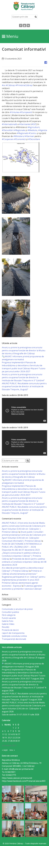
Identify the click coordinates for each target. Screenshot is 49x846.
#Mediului (32, 130)
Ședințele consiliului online (14, 636)
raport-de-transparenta (13, 633)
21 (11, 737)
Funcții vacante (9, 618)
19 (6, 737)
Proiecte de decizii (10, 630)
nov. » (12, 750)
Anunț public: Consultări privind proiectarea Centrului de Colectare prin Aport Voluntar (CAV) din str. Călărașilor (24, 534)
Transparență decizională (14, 639)
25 (3, 741)
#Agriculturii (33, 127)
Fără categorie (8, 615)
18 (3, 737)
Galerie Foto (7, 621)
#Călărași (10, 85)
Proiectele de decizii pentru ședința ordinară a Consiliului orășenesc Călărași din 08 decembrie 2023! (24, 561)
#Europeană (26, 112)
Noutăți (5, 627)
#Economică (20, 139)
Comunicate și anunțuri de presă (17, 609)
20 (9, 737)
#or (4, 85)
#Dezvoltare (34, 139)
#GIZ (33, 124)
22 (14, 737)
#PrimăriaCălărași (24, 85)
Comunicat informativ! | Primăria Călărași (21, 540)
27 (9, 741)
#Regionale (19, 130)
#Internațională (9, 124)
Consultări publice (10, 612)
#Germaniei (24, 124)
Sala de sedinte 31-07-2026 (14, 714)
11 (3, 734)
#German (29, 136)
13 (9, 734)
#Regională (22, 133)
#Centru (32, 133)
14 (11, 734)
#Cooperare (8, 139)
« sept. (5, 750)
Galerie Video (8, 624)
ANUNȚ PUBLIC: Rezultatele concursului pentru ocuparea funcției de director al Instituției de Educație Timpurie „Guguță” (24, 386)
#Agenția (42, 130)
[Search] (35, 16)
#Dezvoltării (8, 130)
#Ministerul (18, 136)
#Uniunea (14, 112)
